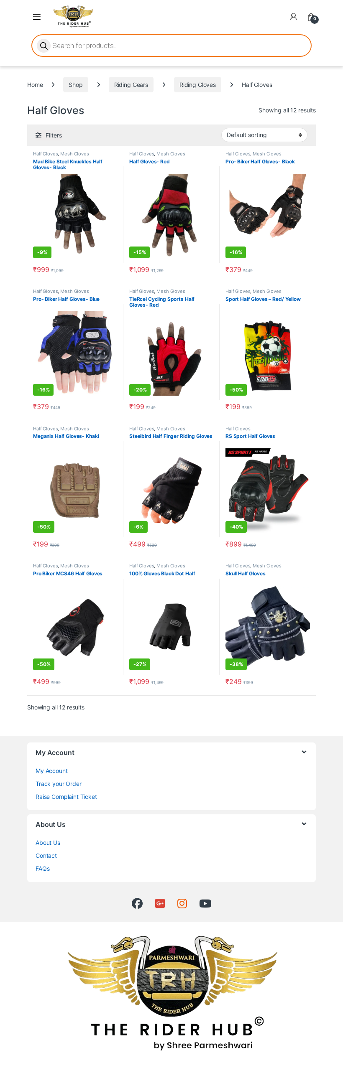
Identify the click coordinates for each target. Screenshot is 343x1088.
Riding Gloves (197, 84)
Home (35, 84)
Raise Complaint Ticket (66, 796)
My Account (52, 770)
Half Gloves (45, 154)
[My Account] (293, 17)
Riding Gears (131, 84)
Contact (46, 855)
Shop (75, 84)
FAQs (42, 868)
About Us (48, 842)
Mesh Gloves (74, 154)
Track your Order (59, 783)
